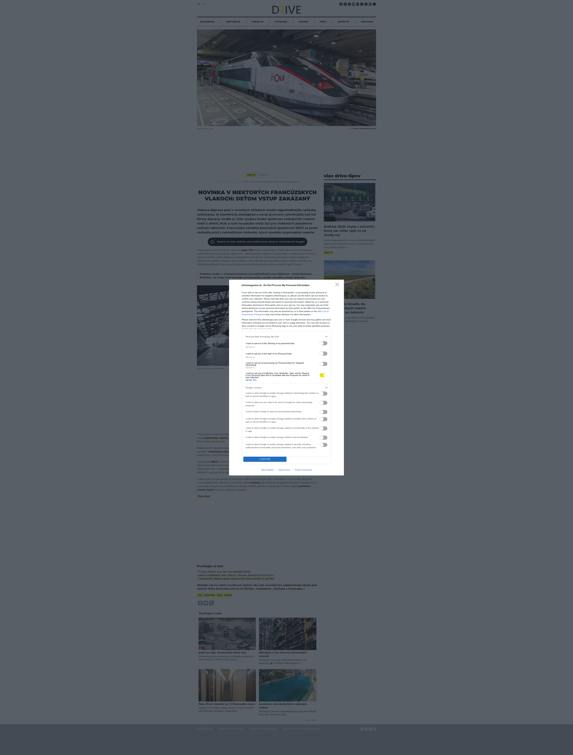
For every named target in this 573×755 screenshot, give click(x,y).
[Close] (338, 285)
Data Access (284, 470)
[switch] (323, 343)
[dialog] (286, 377)
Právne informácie (303, 470)
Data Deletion (267, 470)
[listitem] (286, 336)
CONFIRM (265, 459)
